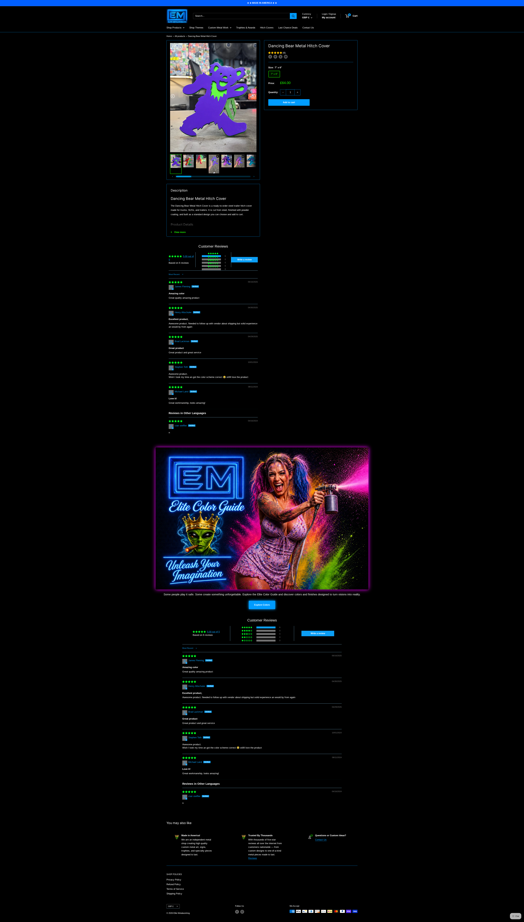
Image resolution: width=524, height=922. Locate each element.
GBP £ (171, 906)
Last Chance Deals (288, 27)
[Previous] (173, 96)
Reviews (252, 858)
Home (169, 36)
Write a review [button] (244, 259)
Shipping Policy (174, 893)
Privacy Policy (173, 879)
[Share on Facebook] (270, 57)
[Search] (293, 16)
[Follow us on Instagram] (242, 912)
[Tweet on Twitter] (280, 57)
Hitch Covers (266, 27)
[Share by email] (286, 57)
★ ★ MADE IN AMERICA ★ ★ (262, 3)
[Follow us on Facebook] (237, 912)
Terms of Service (175, 889)
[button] (275, 53)
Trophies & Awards (245, 27)
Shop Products (173, 27)
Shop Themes (196, 27)
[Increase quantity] (297, 92)
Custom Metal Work (218, 27)
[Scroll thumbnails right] (253, 176)
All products (180, 36)
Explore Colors (262, 605)
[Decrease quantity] (283, 92)
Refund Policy (173, 884)
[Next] (254, 96)
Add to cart (289, 102)
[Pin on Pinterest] (275, 57)
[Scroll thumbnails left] (172, 176)
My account (328, 17)
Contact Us (308, 27)
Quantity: (273, 92)
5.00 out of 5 (213, 631)
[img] (175, 282)
